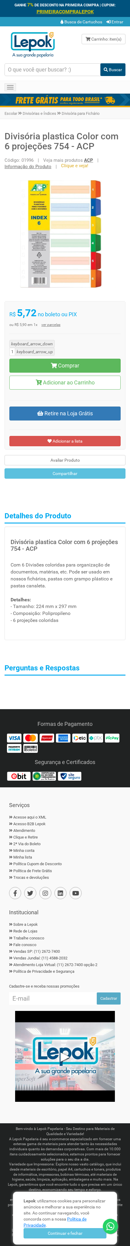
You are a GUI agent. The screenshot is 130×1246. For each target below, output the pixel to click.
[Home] (33, 44)
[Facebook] (15, 893)
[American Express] (63, 738)
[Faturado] (14, 748)
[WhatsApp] (110, 1226)
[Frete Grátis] (65, 100)
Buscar (115, 69)
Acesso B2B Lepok (29, 824)
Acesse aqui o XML (29, 817)
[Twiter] (30, 893)
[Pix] (96, 738)
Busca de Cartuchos (82, 21)
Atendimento (24, 830)
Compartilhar (65, 473)
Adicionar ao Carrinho (68, 382)
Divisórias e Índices (39, 113)
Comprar (68, 365)
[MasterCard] (30, 738)
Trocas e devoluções (31, 877)
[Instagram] (45, 893)
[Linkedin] (60, 893)
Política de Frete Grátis (32, 871)
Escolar (11, 113)
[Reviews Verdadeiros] (44, 776)
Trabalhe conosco (28, 938)
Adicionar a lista (67, 441)
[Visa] (14, 738)
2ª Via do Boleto (27, 844)
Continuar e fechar (65, 1233)
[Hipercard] (47, 738)
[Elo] (79, 738)
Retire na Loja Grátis (68, 413)
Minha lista (22, 857)
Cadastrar (108, 998)
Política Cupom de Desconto (37, 864)
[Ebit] (19, 776)
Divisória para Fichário (80, 113)
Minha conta (23, 850)
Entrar (117, 21)
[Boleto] (30, 748)
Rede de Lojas (25, 931)
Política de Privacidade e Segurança (43, 971)
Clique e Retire (25, 837)
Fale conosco (24, 944)
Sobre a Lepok (25, 924)
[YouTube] (76, 893)
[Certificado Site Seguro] (69, 776)
